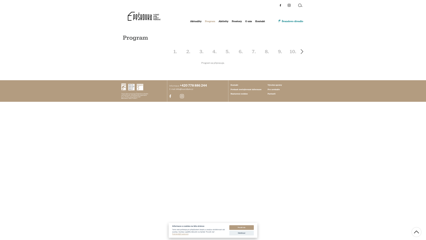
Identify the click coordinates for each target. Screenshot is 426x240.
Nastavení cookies (239, 94)
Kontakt (260, 21)
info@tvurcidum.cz (184, 89)
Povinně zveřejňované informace (246, 89)
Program (210, 21)
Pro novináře (274, 89)
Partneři (271, 94)
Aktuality (196, 21)
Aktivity (223, 21)
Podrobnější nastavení (180, 234)
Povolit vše (241, 227)
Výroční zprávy (275, 85)
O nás (248, 21)
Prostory (237, 21)
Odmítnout (241, 233)
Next (302, 51)
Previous (165, 51)
